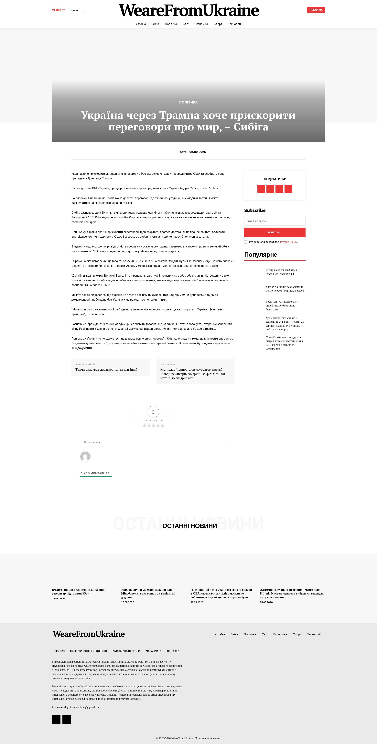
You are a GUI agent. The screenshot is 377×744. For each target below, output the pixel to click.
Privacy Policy (288, 241)
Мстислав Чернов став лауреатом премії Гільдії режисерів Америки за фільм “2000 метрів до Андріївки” (192, 373)
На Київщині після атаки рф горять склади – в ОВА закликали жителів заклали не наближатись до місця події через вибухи (222, 593)
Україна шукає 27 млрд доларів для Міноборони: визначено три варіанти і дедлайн (148, 593)
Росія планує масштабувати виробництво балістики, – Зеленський (282, 305)
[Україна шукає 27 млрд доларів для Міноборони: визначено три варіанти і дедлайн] (154, 562)
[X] (270, 189)
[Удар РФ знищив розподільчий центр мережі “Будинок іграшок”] (253, 288)
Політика (188, 102)
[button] (77, 10)
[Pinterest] (279, 189)
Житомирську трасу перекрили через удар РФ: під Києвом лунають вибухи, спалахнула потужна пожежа (292, 593)
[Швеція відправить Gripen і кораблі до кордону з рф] (253, 272)
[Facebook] (261, 189)
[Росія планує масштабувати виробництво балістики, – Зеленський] (253, 305)
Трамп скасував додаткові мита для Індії (106, 369)
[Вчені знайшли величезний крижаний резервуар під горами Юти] (84, 562)
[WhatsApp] (288, 189)
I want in (273, 232)
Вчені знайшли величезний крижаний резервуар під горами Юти (78, 591)
